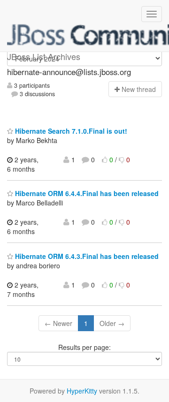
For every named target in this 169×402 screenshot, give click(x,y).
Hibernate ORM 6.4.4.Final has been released (86, 193)
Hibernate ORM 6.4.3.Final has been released (86, 256)
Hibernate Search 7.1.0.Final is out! (70, 131)
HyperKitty (82, 390)
